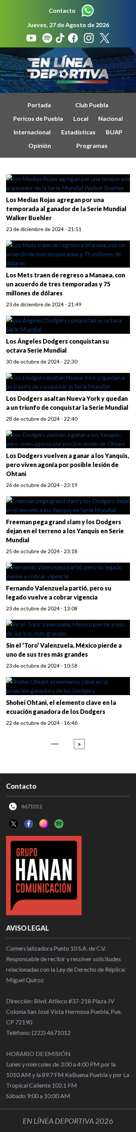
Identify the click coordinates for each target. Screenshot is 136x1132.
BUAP (114, 131)
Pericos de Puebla (38, 118)
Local (80, 118)
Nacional (110, 118)
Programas (92, 145)
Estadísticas (78, 131)
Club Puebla (91, 104)
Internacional (32, 131)
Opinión (39, 145)
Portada (39, 104)
